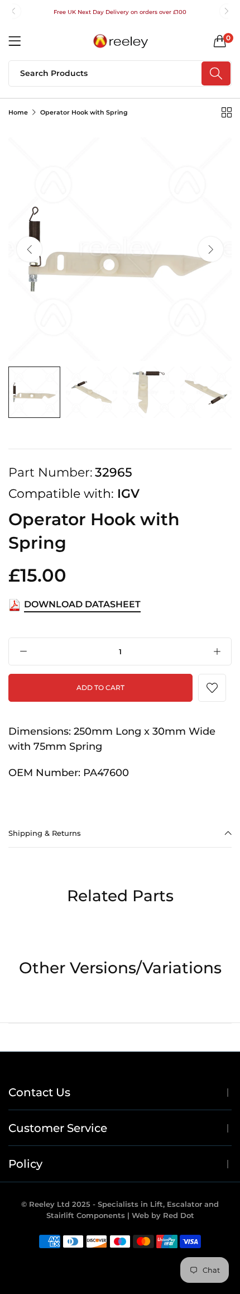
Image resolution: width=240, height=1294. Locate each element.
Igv (128, 493)
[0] (220, 41)
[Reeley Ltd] (120, 41)
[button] (14, 11)
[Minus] (23, 651)
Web (141, 1215)
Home (18, 112)
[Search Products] (216, 73)
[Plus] (217, 651)
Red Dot (178, 1215)
